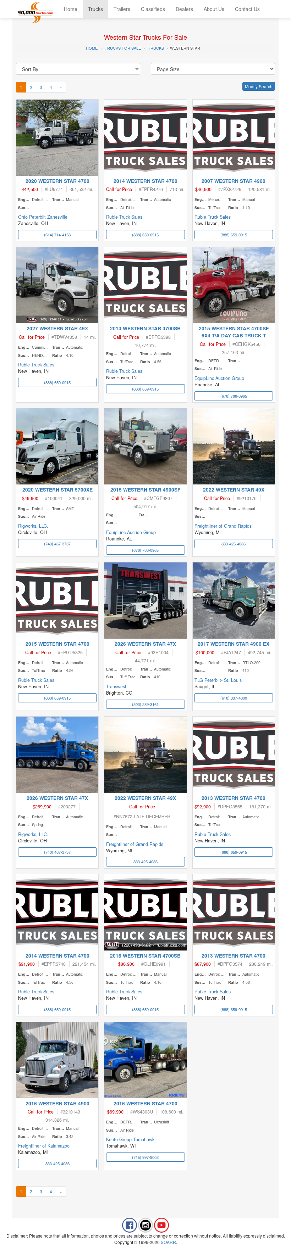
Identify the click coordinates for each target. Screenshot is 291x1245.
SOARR (168, 1242)
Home (70, 8)
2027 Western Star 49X (57, 328)
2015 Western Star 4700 (57, 643)
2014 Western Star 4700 (145, 180)
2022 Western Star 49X (233, 489)
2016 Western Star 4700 (145, 1103)
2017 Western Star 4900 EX (233, 643)
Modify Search (259, 86)
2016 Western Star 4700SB (145, 955)
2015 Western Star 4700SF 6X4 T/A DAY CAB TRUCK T (234, 332)
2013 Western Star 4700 (233, 797)
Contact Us (247, 8)
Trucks (95, 8)
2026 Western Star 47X (145, 643)
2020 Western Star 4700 (57, 180)
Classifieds (153, 8)
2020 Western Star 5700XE (57, 489)
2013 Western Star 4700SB (145, 328)
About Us (214, 8)
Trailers (122, 8)
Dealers (184, 8)
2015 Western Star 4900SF (145, 489)
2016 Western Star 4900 (57, 1103)
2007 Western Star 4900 (233, 180)
